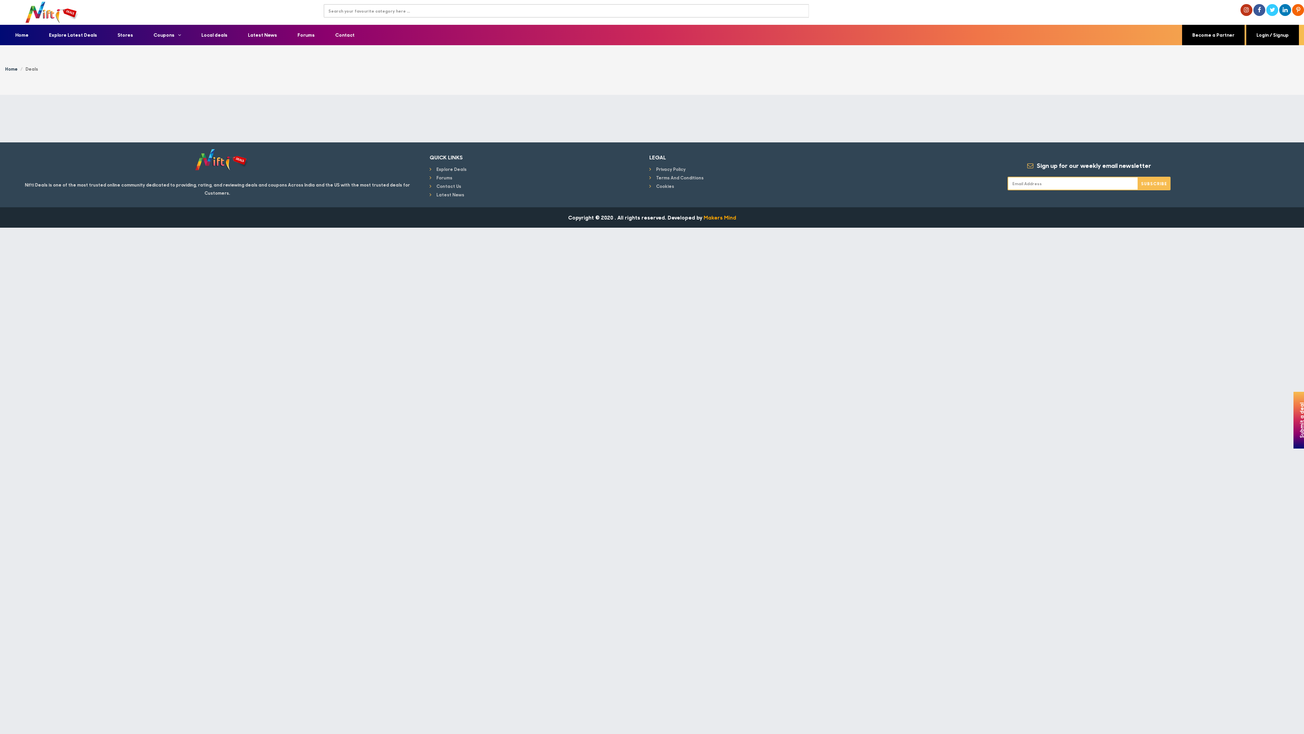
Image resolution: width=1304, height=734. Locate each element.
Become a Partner (1213, 35)
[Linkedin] (1285, 10)
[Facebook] (1259, 10)
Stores (125, 35)
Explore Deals (451, 169)
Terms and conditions (680, 177)
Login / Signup (1272, 35)
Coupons (164, 35)
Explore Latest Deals (73, 35)
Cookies (665, 186)
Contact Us (448, 186)
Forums (306, 35)
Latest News (262, 35)
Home (22, 35)
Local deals (214, 35)
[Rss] (1298, 10)
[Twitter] (1272, 10)
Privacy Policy (671, 169)
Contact (345, 35)
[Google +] (1246, 10)
